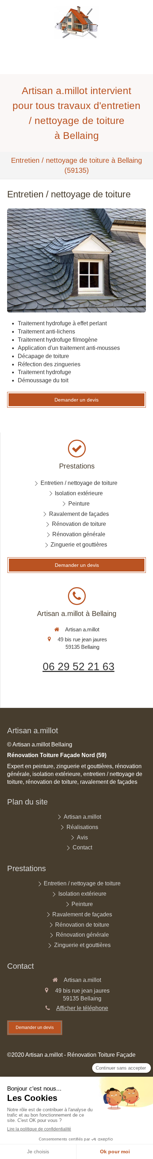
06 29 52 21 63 (79, 666)
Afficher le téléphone (82, 1008)
